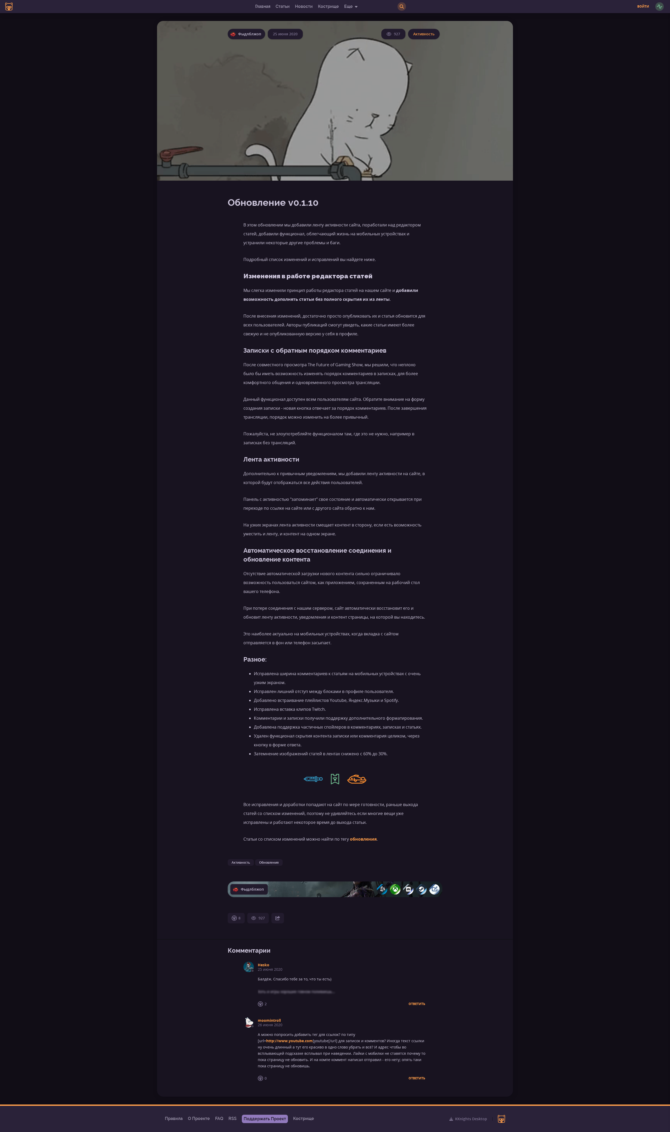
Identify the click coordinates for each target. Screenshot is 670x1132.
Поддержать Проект (265, 1118)
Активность (423, 33)
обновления (363, 839)
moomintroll (269, 1020)
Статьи (283, 6)
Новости (304, 6)
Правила (174, 1118)
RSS (232, 1118)
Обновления (269, 862)
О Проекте (199, 1118)
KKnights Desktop (471, 1119)
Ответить (417, 1004)
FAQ (219, 1118)
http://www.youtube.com (289, 1040)
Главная (262, 6)
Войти (643, 6)
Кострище (328, 6)
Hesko (263, 964)
